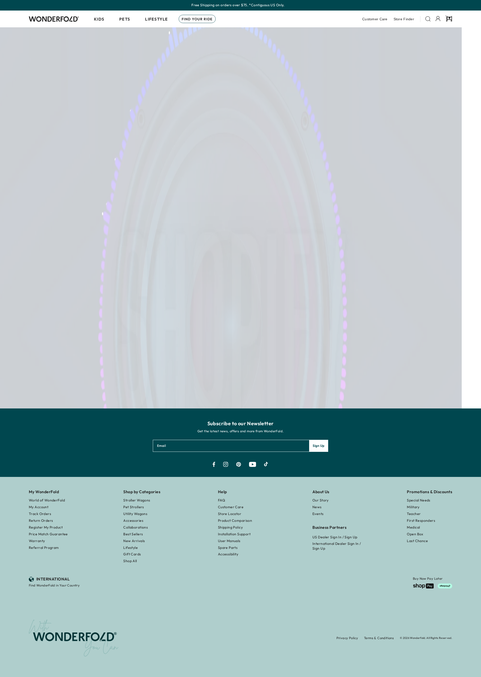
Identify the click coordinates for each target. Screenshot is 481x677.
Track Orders (40, 514)
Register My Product (46, 527)
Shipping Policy (230, 527)
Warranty (37, 541)
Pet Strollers (133, 507)
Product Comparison (235, 520)
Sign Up (319, 446)
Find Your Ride (197, 19)
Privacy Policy (347, 638)
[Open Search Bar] (428, 19)
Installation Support (234, 534)
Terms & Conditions (379, 638)
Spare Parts (228, 547)
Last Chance (417, 541)
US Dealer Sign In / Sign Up (334, 537)
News (317, 507)
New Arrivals (134, 541)
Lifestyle (156, 19)
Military (413, 507)
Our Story (320, 500)
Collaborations (135, 527)
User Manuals (229, 541)
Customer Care (375, 19)
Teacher (414, 514)
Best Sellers (133, 534)
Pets (124, 19)
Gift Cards (132, 554)
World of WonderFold (47, 500)
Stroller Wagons (136, 500)
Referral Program (44, 547)
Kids (99, 19)
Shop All (130, 561)
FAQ (221, 500)
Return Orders (41, 520)
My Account (38, 507)
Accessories (133, 520)
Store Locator (229, 514)
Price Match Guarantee (48, 534)
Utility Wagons (135, 514)
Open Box (415, 534)
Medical (413, 527)
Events (318, 514)
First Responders (421, 520)
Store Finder (404, 19)
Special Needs (418, 500)
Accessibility (228, 554)
